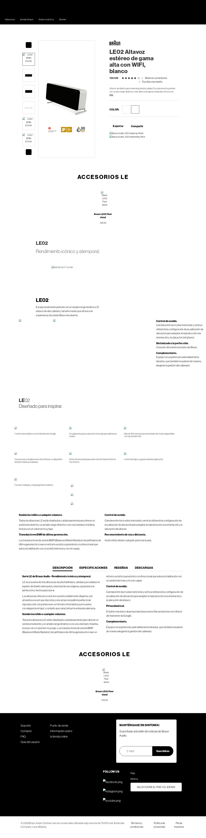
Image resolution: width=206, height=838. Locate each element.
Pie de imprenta (179, 824)
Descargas (144, 568)
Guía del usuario (30, 742)
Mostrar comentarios (156, 78)
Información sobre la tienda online (61, 733)
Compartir (137, 126)
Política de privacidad (159, 824)
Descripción (63, 568)
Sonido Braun (26, 19)
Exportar (117, 126)
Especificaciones (93, 568)
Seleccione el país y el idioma (156, 787)
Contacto (26, 731)
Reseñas (121, 568)
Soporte (26, 725)
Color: (114, 109)
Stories (62, 19)
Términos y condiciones (136, 824)
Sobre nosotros (46, 19)
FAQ (23, 736)
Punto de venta (59, 725)
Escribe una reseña (152, 81)
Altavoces (10, 19)
